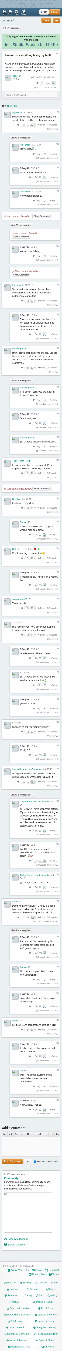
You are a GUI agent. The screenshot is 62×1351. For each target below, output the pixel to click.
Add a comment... (15, 1128)
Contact (39, 1270)
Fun (55, 1282)
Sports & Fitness (46, 1340)
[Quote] (57, 1134)
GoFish (15, 549)
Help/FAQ (53, 1270)
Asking (53, 1295)
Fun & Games (48, 1308)
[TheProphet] (7, 463)
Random (13, 1289)
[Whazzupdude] (7, 351)
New (9, 106)
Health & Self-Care (20, 1346)
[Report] (57, 112)
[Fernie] (15, 525)
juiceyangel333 (19, 599)
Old (15, 106)
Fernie (23, 522)
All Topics (49, 1346)
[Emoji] (16, 1134)
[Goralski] (7, 501)
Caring (28, 1295)
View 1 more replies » (21, 795)
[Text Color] (22, 1134)
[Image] (4, 1134)
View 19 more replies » (22, 225)
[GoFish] (7, 551)
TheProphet (18, 460)
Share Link (51, 87)
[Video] (10, 1134)
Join (46, 20)
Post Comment (12, 1161)
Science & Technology (18, 1333)
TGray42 (17, 76)
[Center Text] (45, 1134)
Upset (52, 1289)
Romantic (12, 1295)
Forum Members (17, 1244)
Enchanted (17, 285)
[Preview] (27, 1161)
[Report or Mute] (57, 54)
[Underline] (40, 1134)
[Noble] (7, 1023)
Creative (42, 1282)
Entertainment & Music (19, 1314)
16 (50, 83)
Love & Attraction (17, 1327)
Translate (39, 87)
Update (16, 1301)
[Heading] (51, 1134)
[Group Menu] (56, 20)
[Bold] (28, 1134)
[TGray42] (8, 78)
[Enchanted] (7, 287)
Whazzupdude (19, 348)
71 (34, 77)
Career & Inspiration (19, 1308)
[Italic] (34, 1134)
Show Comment (41, 216)
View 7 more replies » (21, 380)
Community (9, 20)
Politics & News (45, 1321)
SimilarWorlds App (20, 1270)
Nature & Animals (18, 1340)
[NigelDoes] (7, 115)
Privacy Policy (39, 1274)
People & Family (44, 1301)
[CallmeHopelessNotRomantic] (7, 772)
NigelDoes (17, 112)
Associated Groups (18, 1238)
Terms (55, 1274)
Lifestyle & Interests (47, 1314)
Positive (11, 1282)
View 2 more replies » (21, 930)
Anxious (33, 1289)
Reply (42, 125)
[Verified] (29, 460)
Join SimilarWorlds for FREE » (31, 45)
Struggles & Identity (46, 1327)
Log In (44, 11)
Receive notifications (47, 1161)
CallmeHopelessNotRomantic (26, 769)
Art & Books (17, 1321)
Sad (40, 1295)
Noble (15, 1020)
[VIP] (35, 549)
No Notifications (12, 28)
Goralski (16, 499)
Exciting (26, 1282)
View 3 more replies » (21, 138)
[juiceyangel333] (7, 602)
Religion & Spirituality (47, 1333)
